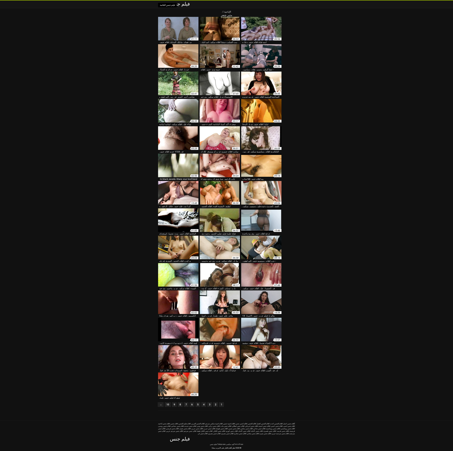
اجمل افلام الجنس (281, 424)
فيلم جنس (213, 444)
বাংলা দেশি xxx (239, 444)
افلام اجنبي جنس (241, 424)
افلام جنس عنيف (185, 429)
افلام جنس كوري (232, 431)
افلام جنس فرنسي (172, 429)
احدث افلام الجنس (267, 424)
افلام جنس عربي (197, 429)
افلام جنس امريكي (251, 426)
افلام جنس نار (203, 433)
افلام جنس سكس (247, 429)
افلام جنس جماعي (177, 426)
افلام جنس (174, 424)
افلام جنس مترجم (190, 431)
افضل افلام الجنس (254, 424)
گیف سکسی (230, 444)
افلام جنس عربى (209, 429)
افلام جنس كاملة (257, 431)
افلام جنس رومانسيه (273, 429)
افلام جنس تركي (214, 426)
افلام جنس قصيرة (270, 431)
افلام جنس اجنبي (277, 426)
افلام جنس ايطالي (238, 426)
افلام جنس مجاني (253, 433)
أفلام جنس (291, 424)
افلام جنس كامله (244, 431)
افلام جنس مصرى (227, 433)
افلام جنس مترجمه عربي (280, 433)
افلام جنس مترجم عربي (174, 431)
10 (167, 404)
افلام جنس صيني (234, 429)
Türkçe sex (221, 444)
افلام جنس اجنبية (264, 426)
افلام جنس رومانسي (288, 429)
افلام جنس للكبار (219, 431)
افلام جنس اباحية (164, 424)
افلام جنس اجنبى (289, 426)
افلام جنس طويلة (222, 429)
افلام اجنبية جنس (229, 424)
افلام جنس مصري (214, 433)
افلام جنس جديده (190, 426)
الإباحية (227, 11)
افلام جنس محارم (240, 433)
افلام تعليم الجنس (185, 424)
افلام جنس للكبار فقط (205, 431)
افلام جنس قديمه (283, 431)
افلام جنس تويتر (202, 426)
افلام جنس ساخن (259, 429)
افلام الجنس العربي (198, 424)
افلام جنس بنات (226, 426)
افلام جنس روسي (164, 426)
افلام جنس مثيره (265, 433)
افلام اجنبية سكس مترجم (214, 424)
